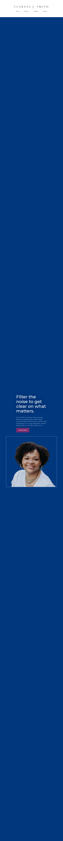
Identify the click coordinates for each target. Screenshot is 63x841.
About (17, 11)
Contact (45, 11)
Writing (26, 11)
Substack (35, 11)
